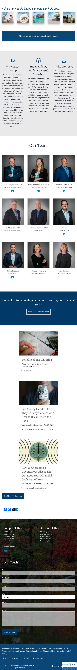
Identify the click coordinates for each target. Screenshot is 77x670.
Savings (43, 429)
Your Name (12, 570)
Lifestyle (50, 429)
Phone (10, 586)
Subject (11, 602)
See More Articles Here (13, 496)
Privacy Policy (7, 658)
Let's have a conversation (38, 312)
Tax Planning (28, 370)
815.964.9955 (49, 536)
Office (3, 594)
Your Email (12, 578)
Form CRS (18, 658)
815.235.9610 (12, 536)
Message (11, 610)
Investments (28, 429)
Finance (36, 429)
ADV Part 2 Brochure (41, 658)
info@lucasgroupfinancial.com (17, 541)
